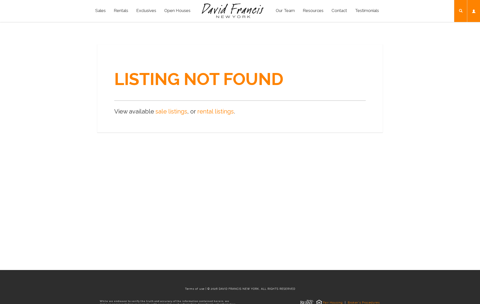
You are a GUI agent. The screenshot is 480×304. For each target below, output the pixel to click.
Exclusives (146, 10)
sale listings (171, 111)
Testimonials (367, 10)
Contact (339, 10)
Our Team (285, 10)
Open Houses (177, 10)
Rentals (121, 10)
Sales (100, 10)
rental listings (215, 111)
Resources (313, 10)
